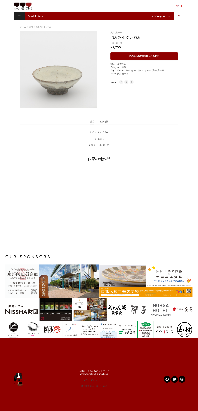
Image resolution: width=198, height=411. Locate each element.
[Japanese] (181, 5)
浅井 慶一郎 (116, 32)
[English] (178, 5)
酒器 (31, 27)
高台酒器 (29, 223)
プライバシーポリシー (94, 380)
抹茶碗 (130, 219)
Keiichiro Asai (123, 70)
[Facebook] (167, 379)
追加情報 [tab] (104, 121)
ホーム (23, 27)
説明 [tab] (92, 121)
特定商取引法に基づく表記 (94, 386)
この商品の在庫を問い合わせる (144, 56)
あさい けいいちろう (141, 70)
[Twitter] (174, 379)
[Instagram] (182, 379)
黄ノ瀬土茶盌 (133, 223)
